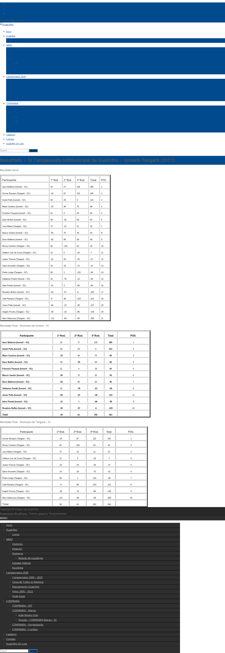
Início (8, 31)
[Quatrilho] (6, 24)
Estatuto (16, 54)
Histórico (16, 49)
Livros (15, 40)
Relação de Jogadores (29, 63)
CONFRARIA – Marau (22, 112)
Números (17, 58)
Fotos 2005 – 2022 (21, 94)
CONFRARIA (12, 103)
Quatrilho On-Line (15, 143)
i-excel (41, 513)
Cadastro (10, 134)
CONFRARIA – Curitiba (23, 130)
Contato (10, 139)
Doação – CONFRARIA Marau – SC (35, 121)
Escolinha (17, 72)
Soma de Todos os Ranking (26, 85)
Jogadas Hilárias (20, 67)
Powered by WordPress (13, 513)
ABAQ (9, 45)
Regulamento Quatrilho (23, 90)
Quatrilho (10, 36)
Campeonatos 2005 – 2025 (25, 81)
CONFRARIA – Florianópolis (25, 126)
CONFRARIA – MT (21, 108)
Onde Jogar (17, 98)
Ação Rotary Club (27, 117)
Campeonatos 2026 (16, 76)
